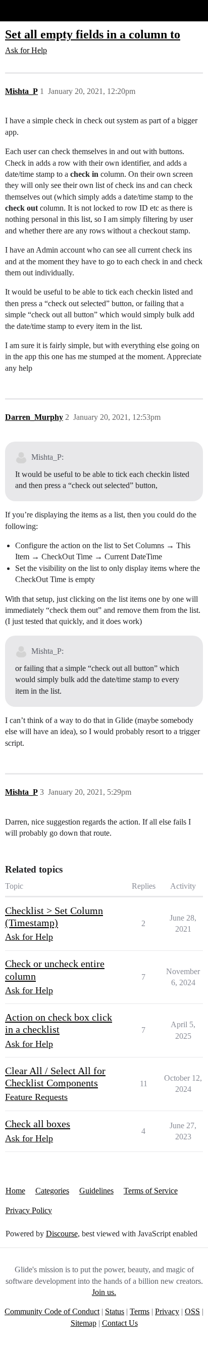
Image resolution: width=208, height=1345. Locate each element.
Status (114, 1311)
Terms (139, 1311)
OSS (192, 1311)
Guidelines (96, 1190)
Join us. (104, 1292)
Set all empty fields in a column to (92, 34)
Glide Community (34, 10)
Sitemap (83, 1323)
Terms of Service (151, 1190)
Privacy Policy (29, 1210)
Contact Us (120, 1323)
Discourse (62, 1233)
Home (15, 1190)
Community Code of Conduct (52, 1311)
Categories (52, 1190)
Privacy (167, 1311)
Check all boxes (37, 1123)
